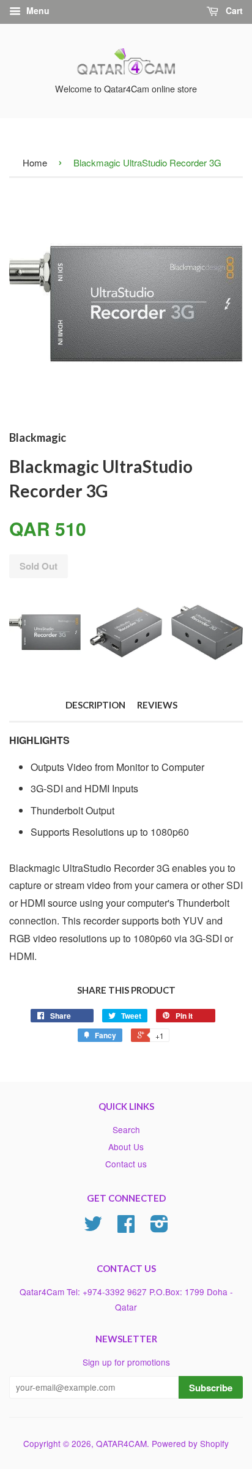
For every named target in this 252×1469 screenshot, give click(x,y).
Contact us (126, 1164)
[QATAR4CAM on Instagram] (159, 1227)
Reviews (157, 704)
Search (126, 1129)
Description (95, 704)
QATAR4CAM (121, 1443)
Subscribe (210, 1387)
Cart (233, 10)
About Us (126, 1146)
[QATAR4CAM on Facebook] (126, 1227)
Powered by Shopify (190, 1443)
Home (35, 162)
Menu (37, 10)
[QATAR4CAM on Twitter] (93, 1227)
